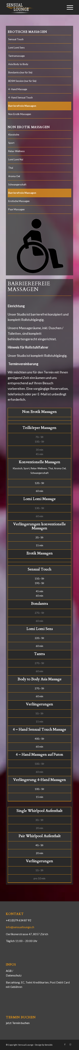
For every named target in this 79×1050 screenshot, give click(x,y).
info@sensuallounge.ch (20, 927)
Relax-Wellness (16, 151)
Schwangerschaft (17, 184)
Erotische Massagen (19, 201)
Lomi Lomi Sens (16, 47)
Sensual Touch (16, 39)
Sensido (48, 1045)
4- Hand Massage (17, 89)
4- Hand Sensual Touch (20, 97)
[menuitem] (68, 7)
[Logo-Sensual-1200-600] (33, 7)
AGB (9, 970)
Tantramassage (16, 55)
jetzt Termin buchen (18, 1023)
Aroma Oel (14, 176)
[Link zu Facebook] (65, 1044)
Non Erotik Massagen (19, 114)
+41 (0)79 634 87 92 (18, 920)
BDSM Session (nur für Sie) (22, 80)
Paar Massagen (16, 209)
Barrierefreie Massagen (22, 105)
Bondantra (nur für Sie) (20, 72)
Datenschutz (13, 975)
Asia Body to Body (18, 64)
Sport (11, 142)
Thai (10, 167)
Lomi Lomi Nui (15, 159)
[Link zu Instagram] (70, 1044)
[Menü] (68, 7)
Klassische (13, 134)
